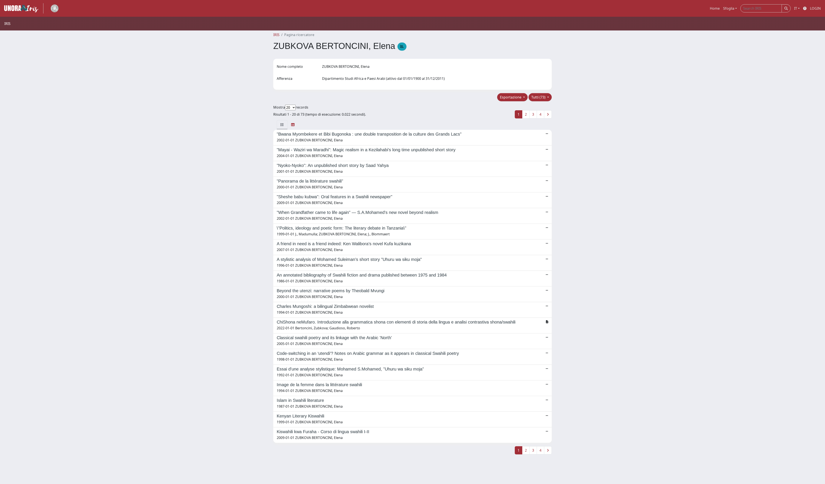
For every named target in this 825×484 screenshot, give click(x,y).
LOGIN (815, 8)
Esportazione (511, 97)
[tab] (282, 124)
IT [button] (795, 8)
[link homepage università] (54, 8)
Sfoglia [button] (728, 8)
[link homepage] (23, 8)
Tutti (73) (538, 97)
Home (715, 8)
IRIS (276, 34)
